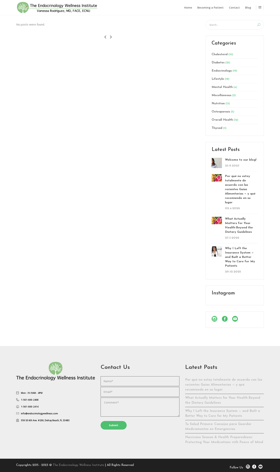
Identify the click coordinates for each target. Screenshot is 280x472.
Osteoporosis (221, 111)
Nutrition (218, 103)
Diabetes (218, 62)
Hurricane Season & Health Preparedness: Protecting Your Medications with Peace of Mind (224, 440)
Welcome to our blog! (240, 159)
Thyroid (217, 128)
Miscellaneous (221, 95)
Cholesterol (220, 54)
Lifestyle (218, 79)
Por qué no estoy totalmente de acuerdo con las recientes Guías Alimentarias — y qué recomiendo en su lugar (240, 189)
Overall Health (222, 119)
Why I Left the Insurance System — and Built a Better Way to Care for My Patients (240, 257)
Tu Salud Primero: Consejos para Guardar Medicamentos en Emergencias (218, 427)
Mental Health (222, 87)
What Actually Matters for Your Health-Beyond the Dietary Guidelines (239, 225)
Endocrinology (222, 70)
